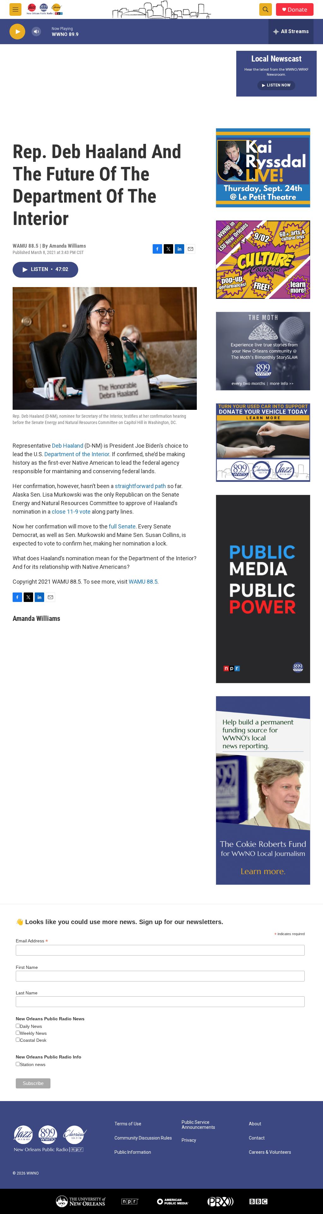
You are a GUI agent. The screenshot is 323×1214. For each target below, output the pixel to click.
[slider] (46, 31)
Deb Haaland (67, 445)
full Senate (122, 526)
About (255, 1124)
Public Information (133, 1152)
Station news (32, 1064)
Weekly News (33, 1033)
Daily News (31, 1026)
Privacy (189, 1140)
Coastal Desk (33, 1040)
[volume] (36, 32)
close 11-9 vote (71, 511)
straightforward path (140, 486)
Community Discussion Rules (143, 1138)
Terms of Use (128, 1124)
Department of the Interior (76, 454)
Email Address (32, 941)
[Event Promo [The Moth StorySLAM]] (263, 351)
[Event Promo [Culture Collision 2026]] (263, 260)
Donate (297, 9)
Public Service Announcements (198, 1125)
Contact (257, 1138)
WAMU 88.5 (143, 581)
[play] (17, 31)
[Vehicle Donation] (263, 443)
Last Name (27, 992)
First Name (27, 967)
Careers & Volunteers (270, 1152)
